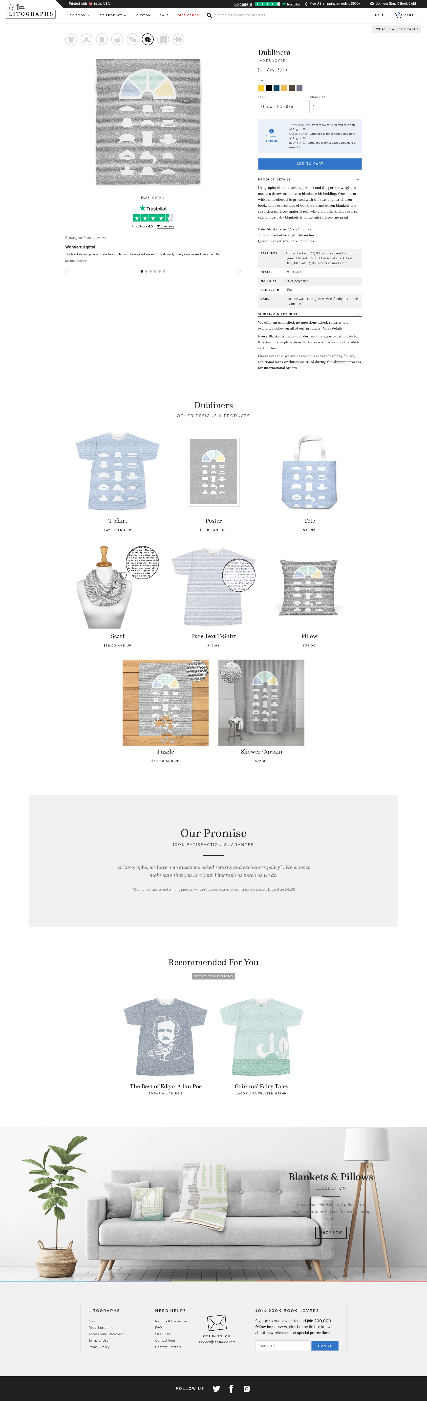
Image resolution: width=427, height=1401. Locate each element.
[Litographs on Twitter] (216, 1389)
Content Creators (168, 1347)
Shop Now (331, 1232)
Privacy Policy (98, 1347)
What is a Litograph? (397, 29)
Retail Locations (100, 1328)
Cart (406, 14)
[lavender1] (299, 87)
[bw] (269, 87)
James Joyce (272, 61)
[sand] (284, 87)
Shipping (278, 314)
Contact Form (165, 1340)
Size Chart (163, 1334)
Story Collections (213, 976)
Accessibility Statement (106, 1334)
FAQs (159, 1328)
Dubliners (274, 52)
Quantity (317, 97)
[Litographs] (31, 11)
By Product (111, 15)
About (93, 1321)
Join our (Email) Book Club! (396, 3)
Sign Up (325, 1345)
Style (262, 97)
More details (332, 328)
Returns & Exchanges (171, 1321)
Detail (158, 197)
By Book (77, 15)
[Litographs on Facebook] (231, 1389)
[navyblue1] (276, 87)
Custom (143, 15)
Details (274, 179)
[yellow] (260, 87)
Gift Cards (188, 15)
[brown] (292, 87)
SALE (164, 15)
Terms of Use (98, 1340)
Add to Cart (310, 164)
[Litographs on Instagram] (246, 1389)
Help (379, 15)
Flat (145, 197)
